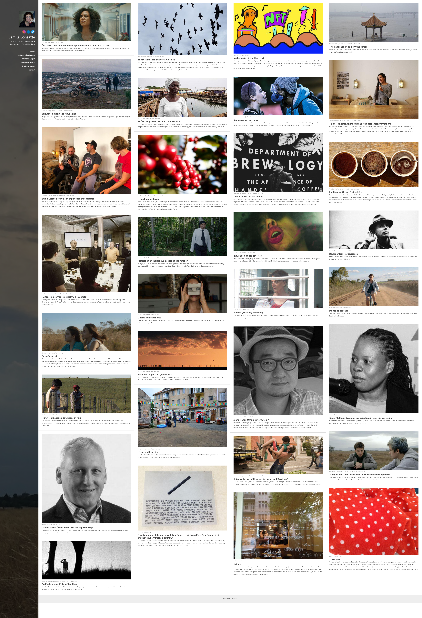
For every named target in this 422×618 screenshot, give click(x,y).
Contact (32, 70)
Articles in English (28, 59)
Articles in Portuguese (26, 55)
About (32, 51)
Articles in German (28, 62)
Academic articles (28, 66)
